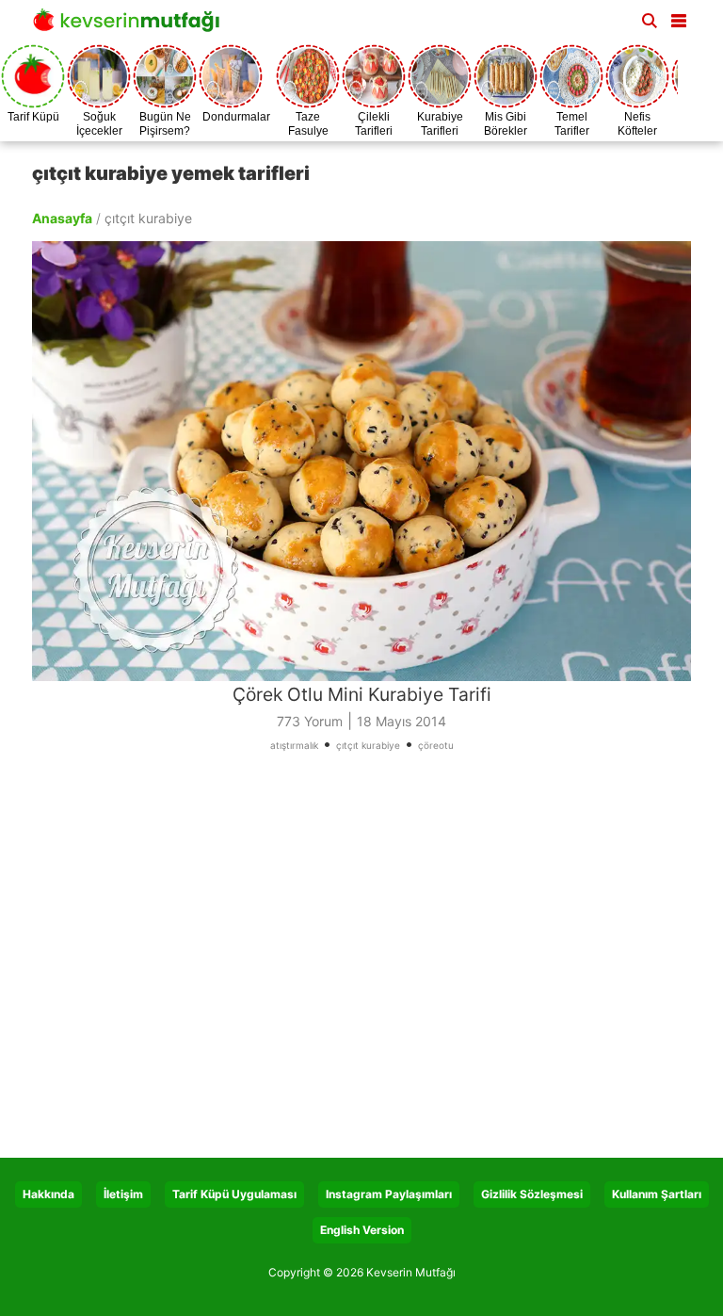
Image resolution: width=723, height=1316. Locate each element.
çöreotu (436, 745)
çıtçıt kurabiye (368, 745)
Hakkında (48, 1194)
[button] (678, 17)
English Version (362, 1230)
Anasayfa (62, 218)
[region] (361, 962)
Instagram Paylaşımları (389, 1194)
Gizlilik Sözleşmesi (532, 1194)
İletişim (123, 1194)
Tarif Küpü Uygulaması (234, 1194)
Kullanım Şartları (656, 1194)
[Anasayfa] (131, 26)
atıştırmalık (294, 745)
